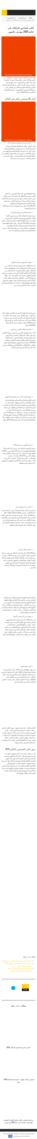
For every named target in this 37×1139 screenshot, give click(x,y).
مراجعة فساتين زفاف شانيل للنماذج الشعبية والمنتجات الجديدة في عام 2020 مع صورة (18, 1121)
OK (10, 1136)
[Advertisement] (18, 55)
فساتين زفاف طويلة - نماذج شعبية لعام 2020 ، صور (18, 1080)
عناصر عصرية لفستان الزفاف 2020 (18, 1047)
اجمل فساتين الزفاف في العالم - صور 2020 (16, 961)
